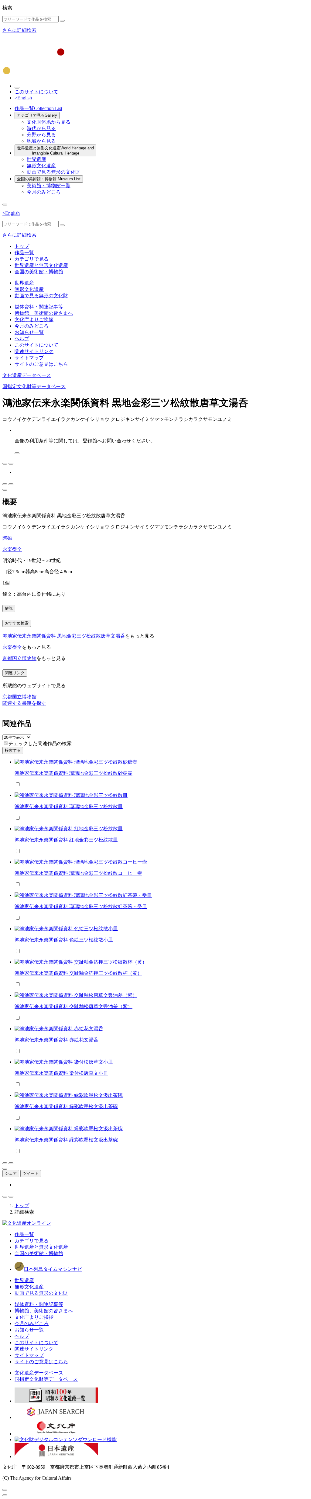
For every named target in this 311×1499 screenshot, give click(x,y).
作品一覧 (38, 108)
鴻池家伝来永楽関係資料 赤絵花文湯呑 (56, 1039)
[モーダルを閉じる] (4, 1490)
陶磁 (7, 538)
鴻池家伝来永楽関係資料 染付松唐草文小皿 (61, 1073)
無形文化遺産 (41, 165)
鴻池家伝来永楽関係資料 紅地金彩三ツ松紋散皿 (66, 839)
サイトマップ (29, 357)
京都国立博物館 (19, 658)
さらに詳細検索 (19, 30)
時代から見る (41, 128)
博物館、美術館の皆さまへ (44, 313)
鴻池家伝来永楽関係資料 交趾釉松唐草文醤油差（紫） (73, 1006)
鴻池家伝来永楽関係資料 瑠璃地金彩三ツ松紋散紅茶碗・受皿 (81, 906)
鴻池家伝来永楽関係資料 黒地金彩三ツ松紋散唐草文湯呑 (63, 635)
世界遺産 (36, 159)
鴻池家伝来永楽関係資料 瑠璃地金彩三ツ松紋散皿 (69, 806)
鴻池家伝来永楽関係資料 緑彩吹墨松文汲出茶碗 (66, 1106)
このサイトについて (36, 91)
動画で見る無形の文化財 (53, 172)
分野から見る (41, 134)
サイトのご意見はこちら (41, 364)
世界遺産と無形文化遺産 (55, 150)
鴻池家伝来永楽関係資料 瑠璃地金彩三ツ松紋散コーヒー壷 (78, 873)
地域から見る (41, 141)
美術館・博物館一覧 (48, 185)
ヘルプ (22, 338)
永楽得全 (12, 549)
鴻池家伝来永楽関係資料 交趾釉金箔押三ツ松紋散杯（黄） (78, 973)
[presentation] (6, 743)
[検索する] (62, 21)
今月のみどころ (44, 192)
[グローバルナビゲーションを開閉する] (4, 204)
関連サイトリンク (34, 351)
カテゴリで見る (37, 115)
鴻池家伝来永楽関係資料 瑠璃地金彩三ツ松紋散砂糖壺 (73, 773)
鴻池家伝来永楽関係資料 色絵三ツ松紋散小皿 (64, 939)
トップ (22, 246)
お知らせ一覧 (29, 332)
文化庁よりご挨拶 (34, 319)
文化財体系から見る (48, 122)
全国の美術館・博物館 (48, 179)
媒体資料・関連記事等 (39, 306)
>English (23, 97)
